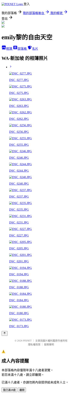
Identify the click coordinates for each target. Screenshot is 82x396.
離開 (21, 390)
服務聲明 (49, 344)
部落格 (22, 48)
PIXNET (27, 340)
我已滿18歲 (9, 390)
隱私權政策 (34, 344)
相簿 (9, 48)
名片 (35, 48)
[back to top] (5, 333)
